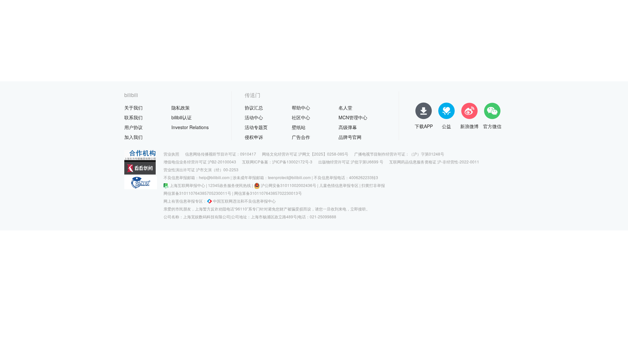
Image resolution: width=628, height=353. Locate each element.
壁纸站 (298, 127)
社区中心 (301, 117)
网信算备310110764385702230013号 (268, 193)
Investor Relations (190, 127)
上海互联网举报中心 (187, 185)
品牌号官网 (350, 137)
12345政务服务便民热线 (229, 185)
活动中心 (254, 117)
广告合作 (301, 137)
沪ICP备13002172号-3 (292, 161)
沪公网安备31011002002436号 (288, 185)
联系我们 (133, 117)
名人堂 (345, 107)
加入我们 (133, 137)
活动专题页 (256, 127)
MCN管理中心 (353, 117)
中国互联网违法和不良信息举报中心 (244, 201)
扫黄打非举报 (373, 185)
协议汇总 (254, 107)
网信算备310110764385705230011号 (197, 193)
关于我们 (133, 107)
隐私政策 (180, 107)
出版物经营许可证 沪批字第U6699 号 (350, 161)
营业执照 (171, 154)
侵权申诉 (254, 137)
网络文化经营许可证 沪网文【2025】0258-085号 (305, 154)
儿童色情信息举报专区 (338, 185)
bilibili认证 (181, 117)
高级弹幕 (348, 127)
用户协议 (133, 127)
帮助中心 (301, 107)
